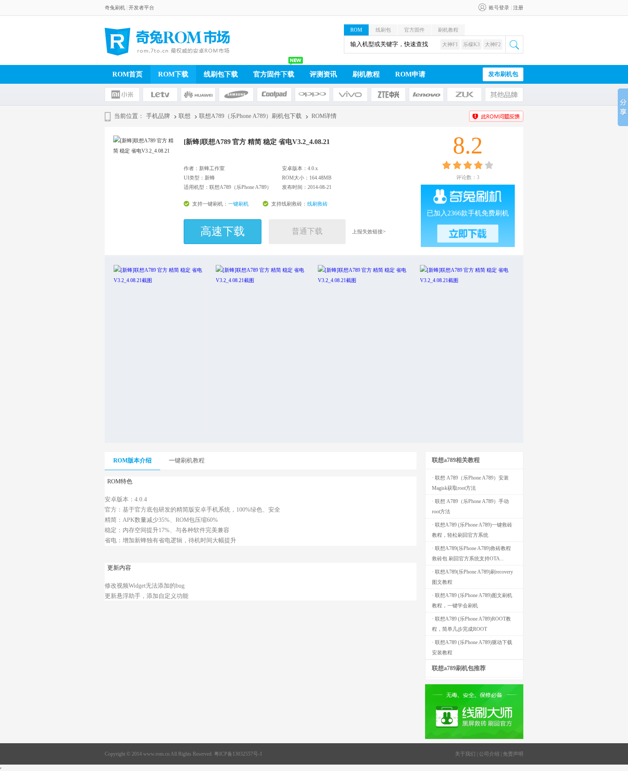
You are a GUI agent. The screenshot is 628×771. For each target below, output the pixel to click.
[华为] (198, 94)
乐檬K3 (471, 44)
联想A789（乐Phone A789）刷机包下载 (250, 116)
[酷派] (274, 94)
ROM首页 (127, 74)
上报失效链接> (369, 232)
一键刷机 (238, 204)
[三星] (236, 94)
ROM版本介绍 (132, 460)
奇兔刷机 (115, 8)
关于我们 (465, 754)
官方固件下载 (273, 74)
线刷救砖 (317, 204)
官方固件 (414, 30)
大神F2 (493, 44)
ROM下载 (173, 74)
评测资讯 (323, 74)
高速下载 (222, 231)
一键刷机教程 (187, 460)
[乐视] (160, 94)
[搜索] (514, 44)
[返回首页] (167, 42)
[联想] (426, 94)
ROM (356, 30)
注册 (518, 8)
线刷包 (383, 30)
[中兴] (388, 94)
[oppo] (312, 94)
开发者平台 (141, 8)
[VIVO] (350, 94)
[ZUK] (464, 94)
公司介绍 (489, 754)
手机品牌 (158, 116)
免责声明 (513, 754)
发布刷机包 (503, 74)
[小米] (122, 94)
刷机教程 (448, 30)
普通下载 (307, 231)
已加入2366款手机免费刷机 (468, 213)
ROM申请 (410, 74)
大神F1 (450, 44)
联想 (185, 116)
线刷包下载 (221, 74)
